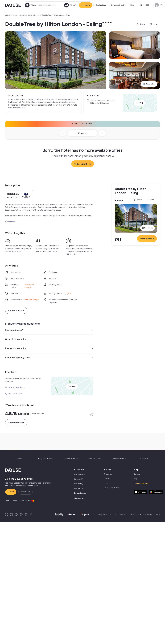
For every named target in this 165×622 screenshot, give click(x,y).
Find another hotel (82, 164)
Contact (137, 474)
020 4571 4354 (15, 394)
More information (16, 310)
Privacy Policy (147, 514)
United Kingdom (11, 15)
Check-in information (15, 339)
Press (106, 483)
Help (132, 5)
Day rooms (20, 458)
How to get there (17, 387)
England (22, 15)
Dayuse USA (78, 479)
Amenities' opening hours (18, 357)
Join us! (11, 492)
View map (139, 103)
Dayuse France (79, 474)
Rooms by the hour (119, 458)
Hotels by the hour (94, 458)
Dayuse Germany (80, 493)
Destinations (101, 5)
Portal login (25, 492)
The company (109, 474)
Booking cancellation (141, 483)
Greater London (34, 15)
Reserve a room (147, 238)
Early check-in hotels (45, 458)
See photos (150, 84)
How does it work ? (118, 5)
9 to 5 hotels (144, 458)
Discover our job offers (111, 488)
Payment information (15, 348)
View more (10, 221)
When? (84, 133)
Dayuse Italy (78, 484)
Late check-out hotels (70, 458)
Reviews (107, 478)
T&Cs (158, 514)
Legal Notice (134, 514)
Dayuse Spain (79, 488)
